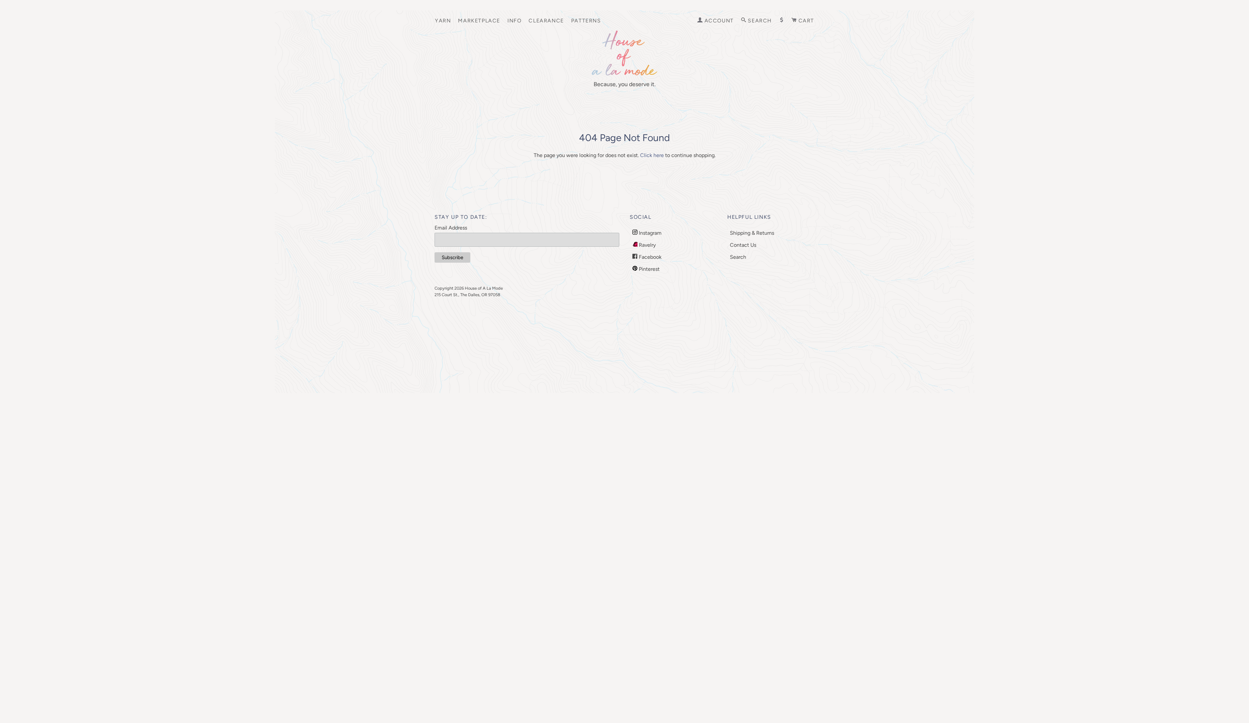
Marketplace (479, 21)
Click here (652, 155)
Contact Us (743, 245)
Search (738, 257)
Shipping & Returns (752, 233)
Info (514, 21)
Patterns (586, 21)
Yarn (443, 21)
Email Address (451, 228)
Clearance (546, 21)
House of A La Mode (484, 288)
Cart (805, 21)
